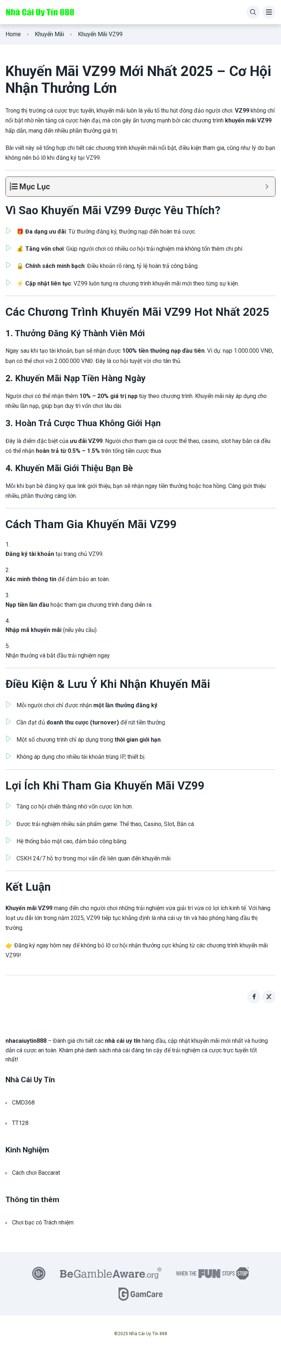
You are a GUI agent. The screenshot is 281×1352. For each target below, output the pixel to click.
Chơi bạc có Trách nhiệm (43, 1222)
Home (13, 34)
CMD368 (23, 1102)
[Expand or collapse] (266, 187)
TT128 (20, 1123)
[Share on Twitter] (269, 996)
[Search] (253, 12)
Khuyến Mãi (49, 34)
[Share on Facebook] (254, 996)
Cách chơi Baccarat (36, 1172)
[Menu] (269, 12)
